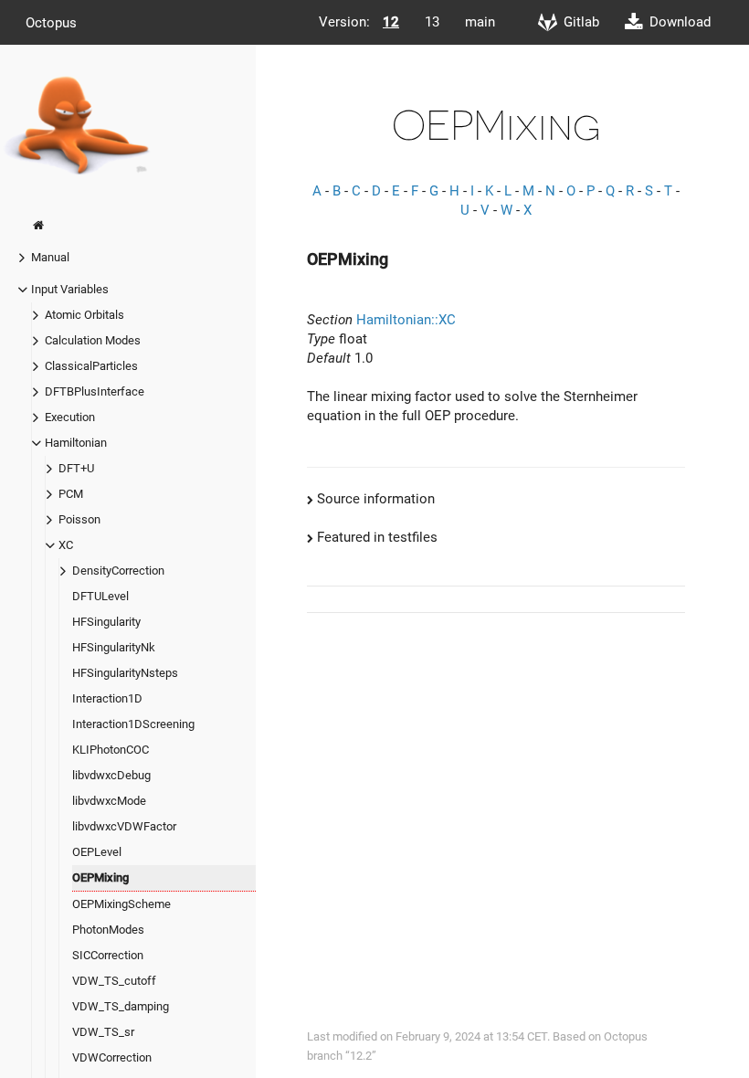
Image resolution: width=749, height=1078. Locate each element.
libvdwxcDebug (111, 775)
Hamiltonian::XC (406, 320)
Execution (70, 417)
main (480, 22)
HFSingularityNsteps (125, 673)
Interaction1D (107, 698)
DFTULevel (100, 596)
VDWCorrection (112, 1057)
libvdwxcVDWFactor (124, 826)
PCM (70, 494)
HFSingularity (106, 622)
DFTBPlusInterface (94, 391)
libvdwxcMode (109, 801)
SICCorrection (107, 955)
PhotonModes (108, 929)
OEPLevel (96, 852)
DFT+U (76, 468)
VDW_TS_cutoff (114, 981)
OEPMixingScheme (121, 904)
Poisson (79, 519)
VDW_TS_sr (103, 1032)
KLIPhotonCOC (110, 749)
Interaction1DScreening (133, 724)
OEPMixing (100, 877)
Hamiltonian (76, 442)
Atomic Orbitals (84, 315)
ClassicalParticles (91, 366)
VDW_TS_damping (120, 1006)
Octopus (51, 22)
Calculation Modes (93, 340)
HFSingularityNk (113, 647)
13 (432, 22)
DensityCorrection (118, 570)
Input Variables (70, 289)
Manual (50, 257)
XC (65, 545)
